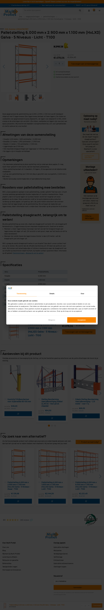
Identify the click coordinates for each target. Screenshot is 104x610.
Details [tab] (52, 293)
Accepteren (81, 320)
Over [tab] (82, 293)
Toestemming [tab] (21, 293)
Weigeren (51, 320)
